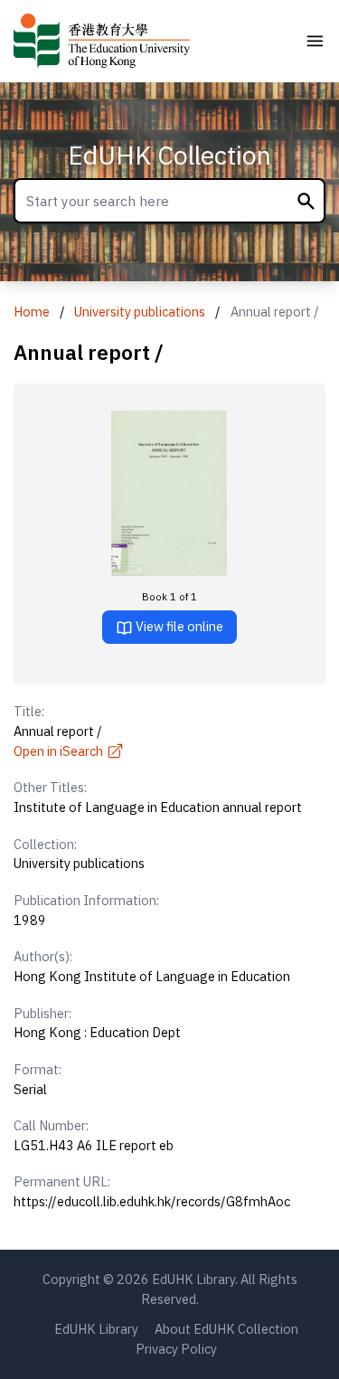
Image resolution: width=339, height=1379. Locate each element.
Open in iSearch (58, 751)
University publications (139, 311)
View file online (178, 626)
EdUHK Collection (169, 155)
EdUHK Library (96, 1328)
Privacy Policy (176, 1348)
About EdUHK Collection (226, 1328)
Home (32, 311)
